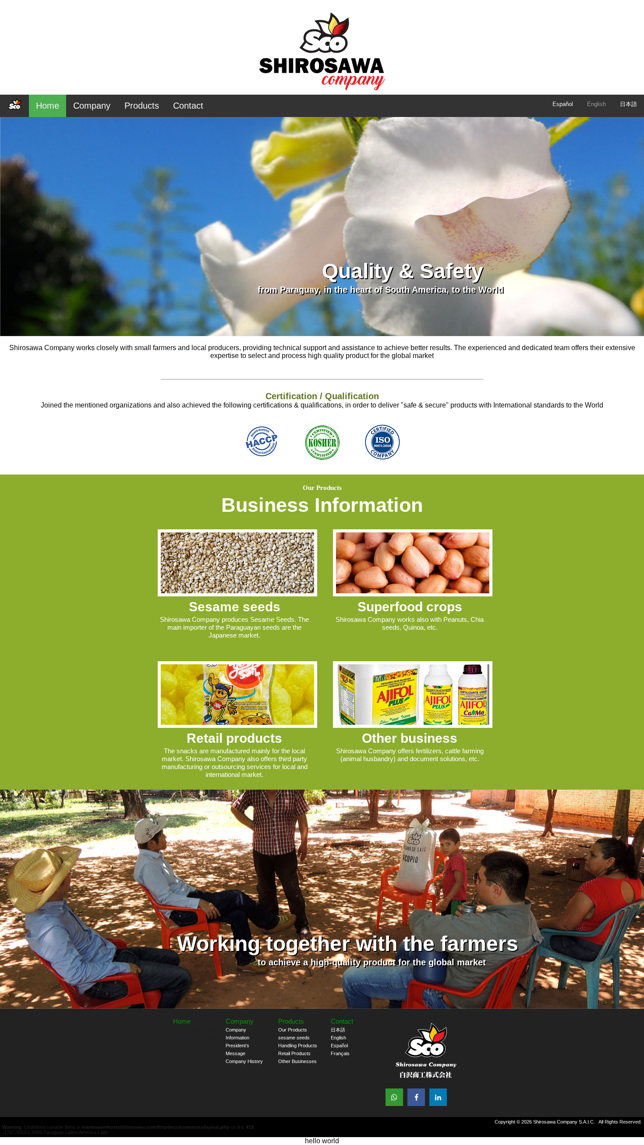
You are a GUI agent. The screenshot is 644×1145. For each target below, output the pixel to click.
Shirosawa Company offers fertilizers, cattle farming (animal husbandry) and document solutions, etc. (410, 746)
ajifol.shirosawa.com (194, 1029)
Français (340, 1053)
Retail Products (294, 1053)
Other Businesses (297, 1061)
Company (91, 105)
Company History (244, 1061)
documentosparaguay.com (201, 1037)
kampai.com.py (189, 1053)
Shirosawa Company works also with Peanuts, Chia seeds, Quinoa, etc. (410, 615)
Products (141, 105)
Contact (188, 105)
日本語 (628, 104)
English (596, 104)
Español (562, 104)
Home (47, 105)
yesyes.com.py (189, 1045)
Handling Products (297, 1045)
